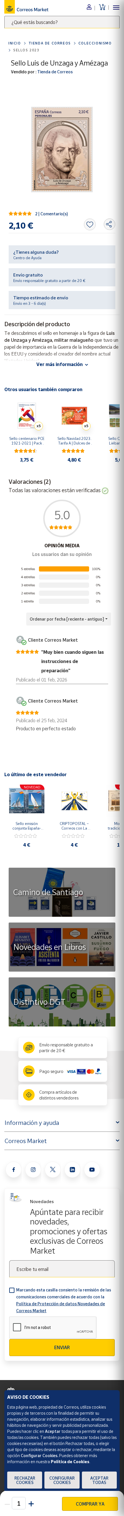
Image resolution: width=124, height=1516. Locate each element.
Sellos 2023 (26, 50)
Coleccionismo (95, 43)
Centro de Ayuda (27, 257)
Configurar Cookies (62, 1480)
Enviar (62, 1347)
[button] (30, 1503)
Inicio (14, 43)
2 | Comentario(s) (51, 213)
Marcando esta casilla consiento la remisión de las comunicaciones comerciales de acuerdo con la (63, 1300)
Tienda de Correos (50, 43)
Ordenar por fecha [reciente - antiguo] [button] (67, 619)
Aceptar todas (99, 1480)
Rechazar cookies (24, 1480)
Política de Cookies (70, 1461)
